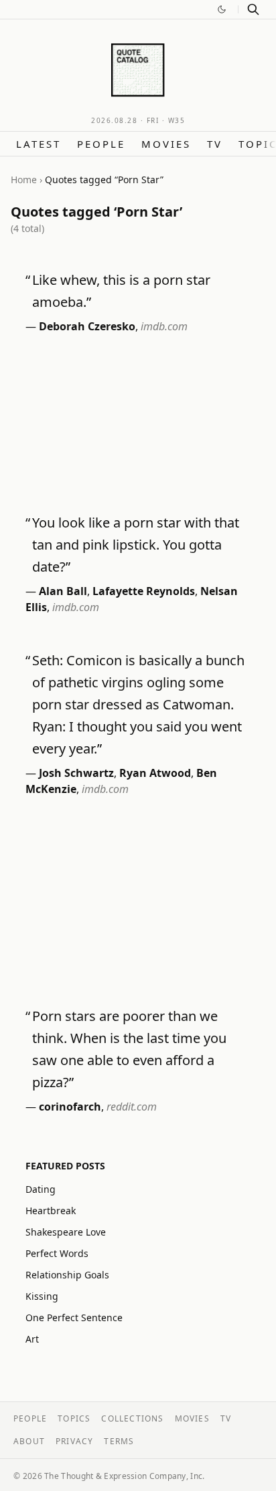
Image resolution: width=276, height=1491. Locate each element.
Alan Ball (63, 591)
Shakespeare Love (65, 1232)
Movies (166, 143)
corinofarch (70, 1106)
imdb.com (164, 326)
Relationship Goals (67, 1274)
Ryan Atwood (155, 773)
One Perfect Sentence (74, 1317)
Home (24, 179)
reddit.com (132, 1106)
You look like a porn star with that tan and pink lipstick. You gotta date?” (135, 544)
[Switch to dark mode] (222, 9)
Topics (74, 1418)
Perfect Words (56, 1253)
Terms (119, 1441)
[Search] (253, 9)
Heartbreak (50, 1210)
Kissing (41, 1296)
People (101, 143)
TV (214, 143)
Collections (132, 1418)
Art (32, 1339)
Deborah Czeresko (87, 326)
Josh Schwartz (76, 773)
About (29, 1441)
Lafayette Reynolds (143, 591)
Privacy (74, 1441)
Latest (38, 143)
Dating (40, 1189)
